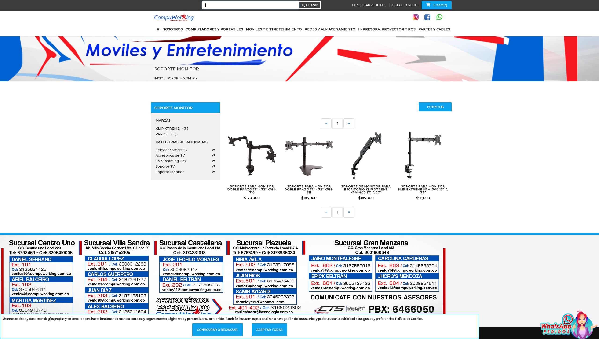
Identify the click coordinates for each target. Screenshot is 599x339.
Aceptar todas (269, 330)
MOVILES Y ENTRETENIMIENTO (274, 29)
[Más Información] (270, 155)
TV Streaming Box (171, 161)
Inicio (158, 78)
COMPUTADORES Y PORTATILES (214, 29)
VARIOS (166, 134)
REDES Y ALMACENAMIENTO (330, 29)
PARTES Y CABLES (434, 29)
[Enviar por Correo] (233, 155)
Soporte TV (165, 166)
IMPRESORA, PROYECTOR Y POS (387, 29)
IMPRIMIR (434, 107)
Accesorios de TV (170, 155)
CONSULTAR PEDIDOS (368, 5)
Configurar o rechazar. (217, 330)
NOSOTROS (172, 29)
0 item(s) (439, 5)
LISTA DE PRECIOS (405, 5)
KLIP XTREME (172, 128)
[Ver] (258, 155)
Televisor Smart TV (172, 150)
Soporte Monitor (170, 172)
